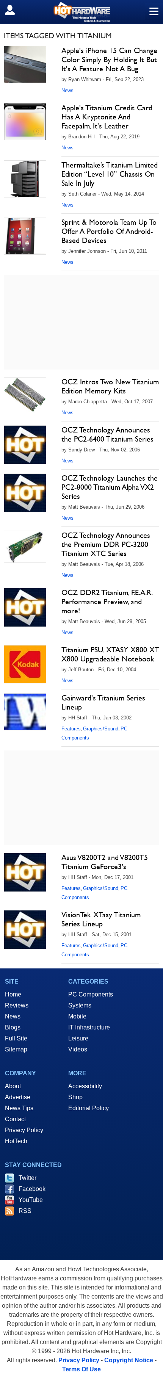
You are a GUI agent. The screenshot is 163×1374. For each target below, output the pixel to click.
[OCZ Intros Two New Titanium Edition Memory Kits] (25, 395)
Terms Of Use (81, 1369)
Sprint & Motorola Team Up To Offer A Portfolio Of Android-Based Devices (109, 231)
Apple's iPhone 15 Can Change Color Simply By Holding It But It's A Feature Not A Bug (109, 59)
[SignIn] (14, 10)
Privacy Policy (24, 1130)
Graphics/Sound (100, 729)
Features (71, 729)
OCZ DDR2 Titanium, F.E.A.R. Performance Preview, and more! (106, 601)
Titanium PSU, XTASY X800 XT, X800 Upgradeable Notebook (110, 654)
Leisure (78, 1038)
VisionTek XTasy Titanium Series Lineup (101, 919)
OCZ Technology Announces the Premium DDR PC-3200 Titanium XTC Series (105, 544)
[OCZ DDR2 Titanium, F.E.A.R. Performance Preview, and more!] (25, 607)
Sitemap (16, 1049)
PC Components (90, 994)
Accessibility (85, 1086)
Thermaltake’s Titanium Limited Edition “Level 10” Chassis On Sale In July (109, 174)
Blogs (12, 1027)
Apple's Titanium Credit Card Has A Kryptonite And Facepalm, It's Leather (106, 116)
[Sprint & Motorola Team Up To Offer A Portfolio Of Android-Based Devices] (25, 236)
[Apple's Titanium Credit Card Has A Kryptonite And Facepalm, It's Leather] (25, 121)
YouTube (31, 1200)
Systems (79, 1005)
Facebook (32, 1189)
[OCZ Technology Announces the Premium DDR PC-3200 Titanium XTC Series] (25, 546)
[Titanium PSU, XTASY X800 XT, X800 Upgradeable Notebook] (25, 664)
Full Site (16, 1038)
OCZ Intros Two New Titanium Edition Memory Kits (110, 386)
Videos (77, 1049)
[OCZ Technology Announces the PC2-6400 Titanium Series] (25, 445)
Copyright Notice (128, 1360)
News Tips (19, 1108)
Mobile (77, 1016)
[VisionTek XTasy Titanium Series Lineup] (25, 929)
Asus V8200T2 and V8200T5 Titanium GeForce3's (104, 862)
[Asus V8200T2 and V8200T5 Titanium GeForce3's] (25, 872)
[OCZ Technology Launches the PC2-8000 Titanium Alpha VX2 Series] (25, 493)
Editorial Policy (88, 1108)
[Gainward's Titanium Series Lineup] (25, 712)
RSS (25, 1211)
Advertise (17, 1097)
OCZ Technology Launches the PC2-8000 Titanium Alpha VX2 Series (109, 487)
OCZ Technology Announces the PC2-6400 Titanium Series (107, 434)
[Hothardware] (81, 12)
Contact (15, 1119)
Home (13, 994)
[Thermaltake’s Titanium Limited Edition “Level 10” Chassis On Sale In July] (25, 179)
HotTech (16, 1141)
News (67, 90)
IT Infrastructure (89, 1027)
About (13, 1086)
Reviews (16, 1005)
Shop (75, 1097)
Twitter (27, 1178)
